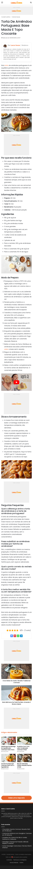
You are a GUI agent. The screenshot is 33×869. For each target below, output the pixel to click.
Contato (9, 860)
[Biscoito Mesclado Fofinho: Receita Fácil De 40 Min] (24, 758)
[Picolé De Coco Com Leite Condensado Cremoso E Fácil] (24, 741)
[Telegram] (21, 636)
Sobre (21, 862)
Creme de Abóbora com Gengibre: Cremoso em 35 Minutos (17, 834)
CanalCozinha (5, 17)
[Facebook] (11, 636)
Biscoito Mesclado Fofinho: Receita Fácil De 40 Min (24, 765)
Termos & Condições (19, 860)
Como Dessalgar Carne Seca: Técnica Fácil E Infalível (17, 847)
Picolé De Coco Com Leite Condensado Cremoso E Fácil (23, 748)
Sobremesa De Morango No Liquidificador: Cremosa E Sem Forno (8, 748)
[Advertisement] (16, 10)
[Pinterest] (15, 636)
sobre (6, 349)
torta (6, 65)
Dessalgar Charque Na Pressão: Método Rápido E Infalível (15, 842)
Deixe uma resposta (16, 798)
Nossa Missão (14, 862)
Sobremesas (16, 17)
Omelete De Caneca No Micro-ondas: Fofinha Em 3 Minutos (14, 838)
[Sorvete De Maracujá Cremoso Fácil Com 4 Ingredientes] (8, 758)
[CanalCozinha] (16, 2)
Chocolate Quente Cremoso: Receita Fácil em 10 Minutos (16, 830)
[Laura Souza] (5, 46)
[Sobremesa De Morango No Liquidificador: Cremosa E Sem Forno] (8, 741)
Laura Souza (15, 45)
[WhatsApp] (18, 636)
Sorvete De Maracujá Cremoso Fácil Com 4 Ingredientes (7, 765)
